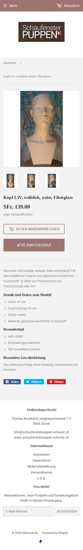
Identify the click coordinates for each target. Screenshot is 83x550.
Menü (13, 6)
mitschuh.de (30, 533)
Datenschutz (42, 460)
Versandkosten (22, 214)
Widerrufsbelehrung (41, 466)
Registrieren (67, 511)
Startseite (9, 63)
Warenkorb (71, 6)
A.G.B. (41, 478)
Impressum (41, 454)
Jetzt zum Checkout (34, 245)
